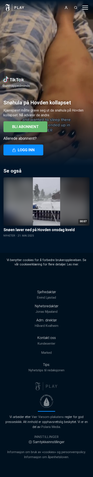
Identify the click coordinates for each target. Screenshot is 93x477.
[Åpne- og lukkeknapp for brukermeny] (66, 7)
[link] (14, 7)
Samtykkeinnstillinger (48, 442)
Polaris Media (50, 427)
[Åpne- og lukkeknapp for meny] (85, 7)
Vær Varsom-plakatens (48, 417)
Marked (46, 353)
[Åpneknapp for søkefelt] (75, 7)
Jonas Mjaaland (46, 312)
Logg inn (26, 150)
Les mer (72, 264)
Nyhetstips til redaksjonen (46, 370)
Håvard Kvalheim (46, 326)
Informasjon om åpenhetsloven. (46, 457)
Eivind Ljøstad (46, 297)
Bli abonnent (25, 127)
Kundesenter (46, 343)
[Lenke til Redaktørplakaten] (46, 401)
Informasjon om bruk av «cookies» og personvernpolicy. (46, 452)
